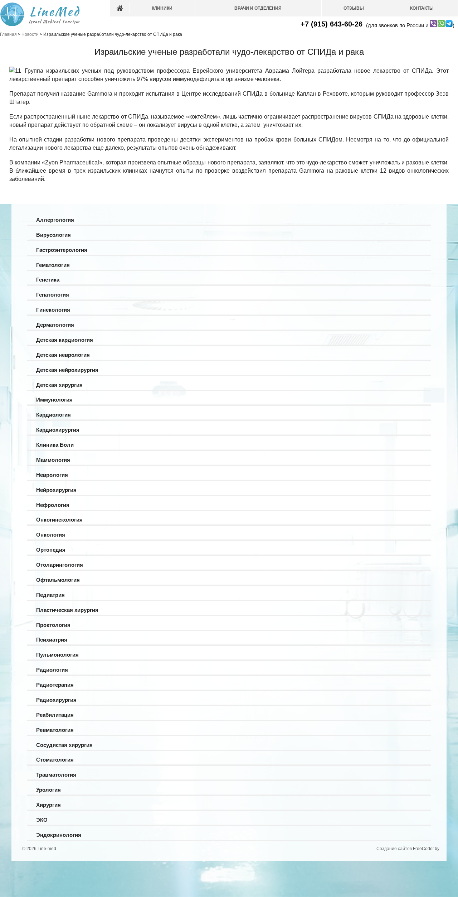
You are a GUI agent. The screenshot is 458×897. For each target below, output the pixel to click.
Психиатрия (51, 640)
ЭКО (42, 820)
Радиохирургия (56, 700)
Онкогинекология (59, 520)
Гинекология (53, 310)
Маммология (53, 460)
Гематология (53, 265)
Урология (48, 790)
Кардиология (53, 415)
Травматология (56, 775)
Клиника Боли (55, 445)
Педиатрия (50, 595)
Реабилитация (55, 715)
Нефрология (52, 505)
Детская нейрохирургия (67, 370)
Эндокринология (58, 835)
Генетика (47, 280)
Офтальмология (58, 580)
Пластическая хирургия (67, 610)
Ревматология (55, 730)
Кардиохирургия (57, 430)
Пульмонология (57, 655)
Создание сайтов (394, 848)
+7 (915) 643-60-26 (331, 24)
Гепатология (52, 295)
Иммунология (54, 400)
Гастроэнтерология (61, 250)
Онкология (50, 535)
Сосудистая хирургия (64, 745)
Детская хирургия (59, 385)
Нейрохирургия (56, 490)
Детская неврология (63, 355)
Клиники (162, 8)
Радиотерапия (55, 685)
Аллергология (55, 220)
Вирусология (53, 235)
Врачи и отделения (258, 8)
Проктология (53, 625)
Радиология (52, 670)
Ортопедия (50, 550)
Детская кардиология (64, 340)
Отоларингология (59, 565)
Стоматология (55, 760)
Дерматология (55, 325)
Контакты (422, 8)
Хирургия (48, 805)
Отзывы (354, 8)
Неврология (52, 475)
